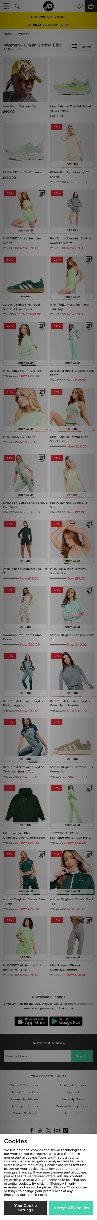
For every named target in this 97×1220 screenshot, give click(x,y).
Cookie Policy (36, 1195)
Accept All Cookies (71, 1208)
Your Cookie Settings (25, 1208)
